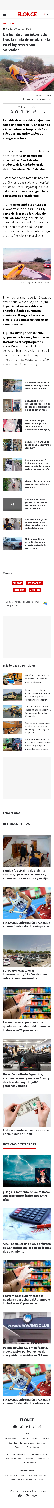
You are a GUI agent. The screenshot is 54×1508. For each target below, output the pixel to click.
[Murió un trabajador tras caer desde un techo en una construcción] (12, 679)
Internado (19, 590)
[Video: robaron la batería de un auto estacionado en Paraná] (12, 484)
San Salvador (34, 583)
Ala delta (17, 583)
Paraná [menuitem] (25, 1439)
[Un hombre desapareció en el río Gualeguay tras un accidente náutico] (12, 385)
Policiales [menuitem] (35, 1439)
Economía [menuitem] (19, 1447)
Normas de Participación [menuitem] (21, 1480)
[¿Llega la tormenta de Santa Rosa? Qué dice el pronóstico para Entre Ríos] (27, 1171)
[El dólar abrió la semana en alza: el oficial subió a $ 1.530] (27, 1110)
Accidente (35, 590)
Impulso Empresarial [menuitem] (38, 1454)
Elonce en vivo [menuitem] (43, 1459)
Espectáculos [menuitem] (33, 1447)
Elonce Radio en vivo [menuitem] (27, 1463)
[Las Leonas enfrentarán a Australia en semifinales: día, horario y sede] (27, 903)
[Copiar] (22, 112)
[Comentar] (41, 112)
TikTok (34, 1426)
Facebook (14, 1426)
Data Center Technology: (27, 1495)
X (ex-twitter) (21, 1426)
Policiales (8, 24)
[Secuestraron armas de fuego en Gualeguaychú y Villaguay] (12, 445)
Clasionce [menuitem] (29, 1459)
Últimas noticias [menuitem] (12, 1439)
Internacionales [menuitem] (27, 1443)
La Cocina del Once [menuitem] (13, 1459)
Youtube (40, 1426)
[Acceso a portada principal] (27, 14)
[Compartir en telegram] (34, 112)
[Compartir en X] (28, 112)
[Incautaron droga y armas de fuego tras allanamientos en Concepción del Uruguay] (12, 425)
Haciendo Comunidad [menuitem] (16, 1454)
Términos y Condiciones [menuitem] (38, 1476)
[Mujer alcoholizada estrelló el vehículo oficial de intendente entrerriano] (12, 543)
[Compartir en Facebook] (16, 112)
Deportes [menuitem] (41, 1443)
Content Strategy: (19, 1495)
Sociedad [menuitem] (13, 1443)
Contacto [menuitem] (39, 1480)
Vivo (49, 14)
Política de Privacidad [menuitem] (14, 1476)
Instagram (28, 1426)
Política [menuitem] (46, 1439)
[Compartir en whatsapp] (11, 112)
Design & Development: (34, 1495)
